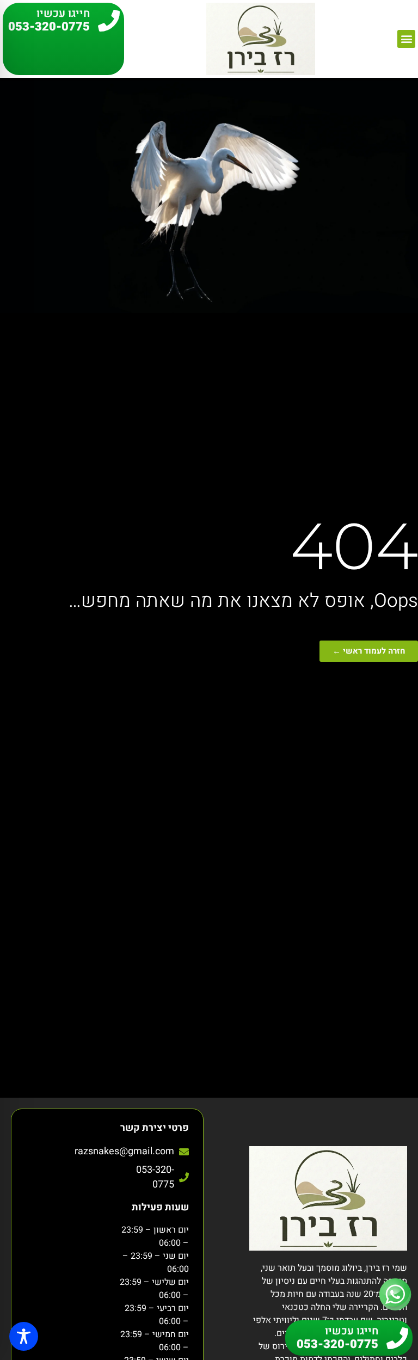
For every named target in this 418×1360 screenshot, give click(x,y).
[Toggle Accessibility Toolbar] (23, 1336)
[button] (406, 39)
